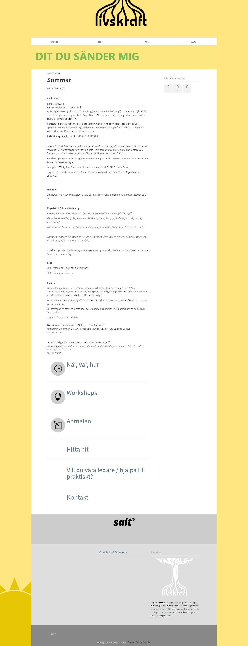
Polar (54, 42)
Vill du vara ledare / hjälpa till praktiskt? (106, 473)
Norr (101, 42)
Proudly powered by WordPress (111, 642)
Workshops (82, 393)
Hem (49, 73)
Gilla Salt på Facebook (113, 552)
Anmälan (79, 421)
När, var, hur (83, 365)
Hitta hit (78, 449)
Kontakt (77, 497)
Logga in (52, 633)
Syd (193, 42)
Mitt (147, 42)
